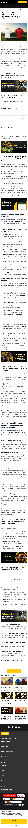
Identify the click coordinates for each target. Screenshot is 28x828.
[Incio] (1, 9)
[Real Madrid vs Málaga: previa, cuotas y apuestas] (21, 695)
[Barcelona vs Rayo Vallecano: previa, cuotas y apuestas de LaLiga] (7, 681)
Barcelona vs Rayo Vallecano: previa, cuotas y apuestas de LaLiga (6, 687)
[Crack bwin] (14, 356)
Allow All (14, 820)
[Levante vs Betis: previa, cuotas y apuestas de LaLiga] (7, 695)
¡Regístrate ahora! (23, 2)
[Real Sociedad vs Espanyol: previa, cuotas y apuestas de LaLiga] (21, 681)
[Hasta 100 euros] (14, 557)
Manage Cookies (14, 825)
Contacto (5, 733)
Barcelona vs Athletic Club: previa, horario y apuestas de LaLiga (6, 716)
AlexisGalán (5, 18)
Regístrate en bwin (14, 671)
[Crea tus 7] (14, 147)
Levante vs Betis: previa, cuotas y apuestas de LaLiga (6, 702)
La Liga (6, 10)
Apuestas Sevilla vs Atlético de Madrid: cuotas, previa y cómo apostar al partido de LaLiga (20, 716)
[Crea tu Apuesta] (14, 204)
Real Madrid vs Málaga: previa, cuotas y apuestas (21, 702)
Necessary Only (14, 823)
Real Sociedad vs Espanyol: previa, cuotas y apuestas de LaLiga (20, 687)
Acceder (15, 2)
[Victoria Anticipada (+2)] (14, 86)
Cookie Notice (22, 815)
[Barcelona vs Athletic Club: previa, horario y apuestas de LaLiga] (7, 710)
